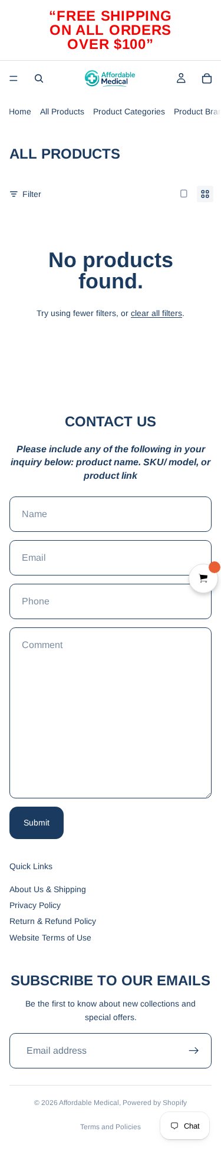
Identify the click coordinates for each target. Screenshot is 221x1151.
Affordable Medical (89, 1103)
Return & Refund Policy (52, 921)
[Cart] (207, 78)
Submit (37, 822)
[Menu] (13, 78)
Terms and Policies (110, 1127)
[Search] (39, 78)
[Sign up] (194, 1050)
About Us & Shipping (47, 889)
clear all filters (156, 313)
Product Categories (129, 111)
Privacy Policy (35, 905)
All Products (62, 111)
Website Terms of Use (50, 937)
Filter (31, 194)
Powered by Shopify (155, 1103)
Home (20, 111)
